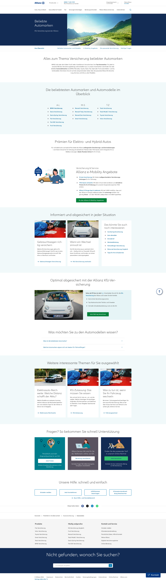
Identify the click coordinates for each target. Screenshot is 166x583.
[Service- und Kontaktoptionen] (153, 575)
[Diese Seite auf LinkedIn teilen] (92, 506)
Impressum (50, 577)
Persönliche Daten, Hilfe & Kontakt (111, 534)
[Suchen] (110, 565)
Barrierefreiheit (69, 577)
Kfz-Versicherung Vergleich (76, 528)
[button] (103, 293)
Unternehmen (103, 577)
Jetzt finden (50, 461)
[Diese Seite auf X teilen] (87, 506)
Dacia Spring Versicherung (76, 540)
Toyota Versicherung (41, 534)
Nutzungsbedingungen (89, 577)
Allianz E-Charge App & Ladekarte (89, 190)
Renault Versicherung (74, 534)
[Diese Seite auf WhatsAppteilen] (97, 506)
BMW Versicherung (41, 544)
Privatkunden (52, 3)
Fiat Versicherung (40, 528)
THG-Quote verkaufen (86, 183)
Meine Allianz (105, 537)
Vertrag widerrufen (40, 579)
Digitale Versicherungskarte (109, 540)
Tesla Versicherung (40, 540)
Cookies (78, 577)
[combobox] (80, 565)
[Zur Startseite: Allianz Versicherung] (40, 3)
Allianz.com (123, 577)
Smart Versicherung (41, 537)
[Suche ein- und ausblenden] (130, 10)
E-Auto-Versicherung (85, 177)
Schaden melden (106, 528)
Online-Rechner (113, 577)
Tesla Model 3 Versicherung (76, 537)
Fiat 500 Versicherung (74, 544)
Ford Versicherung (73, 531)
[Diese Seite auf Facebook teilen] (82, 506)
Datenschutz (59, 577)
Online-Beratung (106, 544)
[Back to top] (159, 291)
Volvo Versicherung (41, 531)
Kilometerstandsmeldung (108, 531)
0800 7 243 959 (69, 2)
